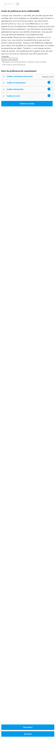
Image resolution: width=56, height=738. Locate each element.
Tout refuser (28, 734)
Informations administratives (13, 64)
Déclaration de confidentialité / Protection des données (24, 62)
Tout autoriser (27, 727)
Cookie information (9, 59)
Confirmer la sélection (27, 103)
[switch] (50, 82)
